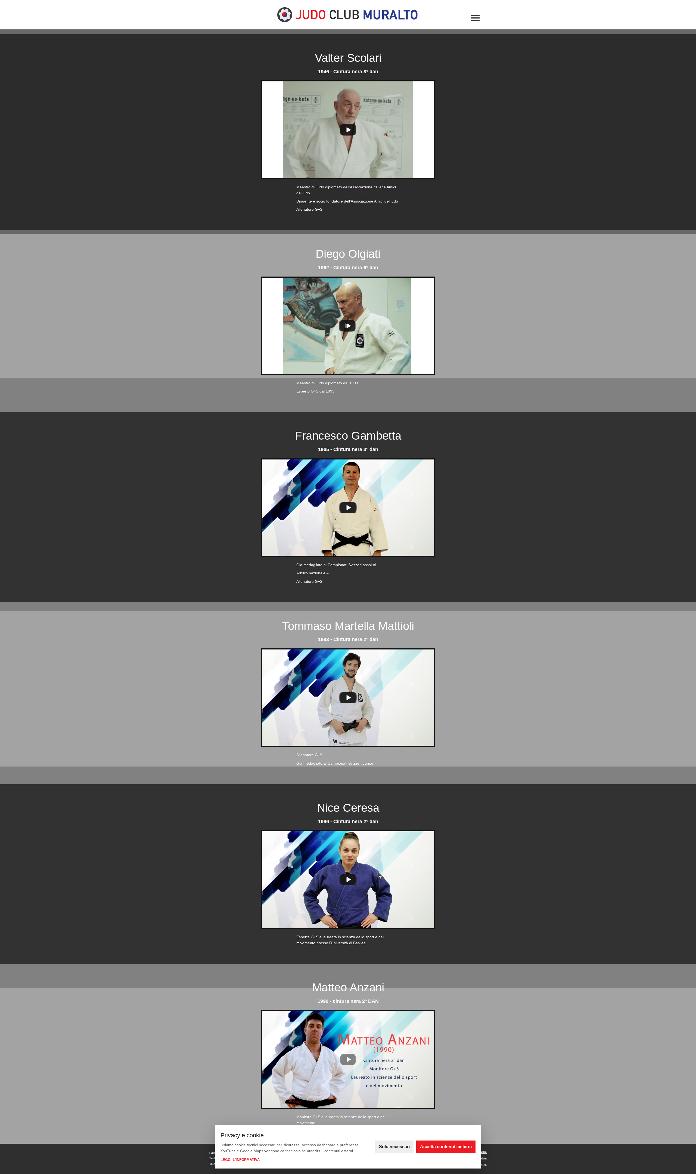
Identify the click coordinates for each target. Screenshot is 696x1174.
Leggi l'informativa (240, 1160)
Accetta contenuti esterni (446, 1146)
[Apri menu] (475, 18)
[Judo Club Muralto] (348, 14)
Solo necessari (394, 1146)
